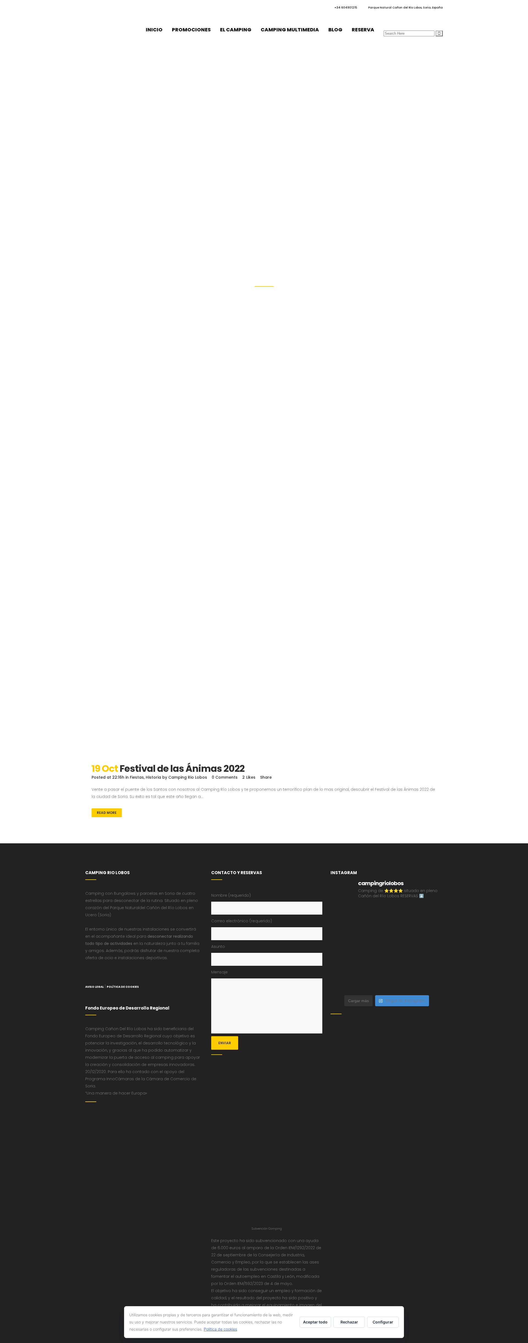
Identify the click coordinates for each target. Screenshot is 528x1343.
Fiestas (137, 777)
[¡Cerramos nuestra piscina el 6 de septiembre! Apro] (344, 931)
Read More (107, 812)
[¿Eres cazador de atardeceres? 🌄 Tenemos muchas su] (430, 931)
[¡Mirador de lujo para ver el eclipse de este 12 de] (430, 948)
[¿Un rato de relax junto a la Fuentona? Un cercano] (430, 966)
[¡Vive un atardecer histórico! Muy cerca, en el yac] (344, 983)
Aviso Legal (94, 987)
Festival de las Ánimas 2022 (182, 768)
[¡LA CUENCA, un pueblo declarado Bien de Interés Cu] (344, 914)
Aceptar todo (315, 1322)
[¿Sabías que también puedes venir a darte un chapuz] (372, 966)
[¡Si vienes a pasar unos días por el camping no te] (430, 983)
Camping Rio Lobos (187, 777)
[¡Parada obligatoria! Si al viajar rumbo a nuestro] (344, 966)
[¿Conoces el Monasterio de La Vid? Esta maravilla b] (401, 931)
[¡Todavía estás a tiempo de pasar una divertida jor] (401, 966)
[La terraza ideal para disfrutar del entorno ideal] (372, 931)
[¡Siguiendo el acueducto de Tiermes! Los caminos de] (344, 948)
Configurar (383, 1322)
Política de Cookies (123, 987)
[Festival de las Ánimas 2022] (264, 656)
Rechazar (349, 1322)
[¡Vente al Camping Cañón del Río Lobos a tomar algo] (401, 983)
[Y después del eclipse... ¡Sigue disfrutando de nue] (372, 948)
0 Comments (225, 777)
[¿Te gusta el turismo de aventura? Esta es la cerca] (401, 914)
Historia (153, 777)
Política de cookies (220, 1329)
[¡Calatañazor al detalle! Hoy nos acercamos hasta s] (372, 914)
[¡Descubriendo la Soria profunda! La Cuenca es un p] (372, 983)
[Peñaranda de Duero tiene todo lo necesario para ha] (430, 914)
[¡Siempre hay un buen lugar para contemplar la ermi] (401, 948)
